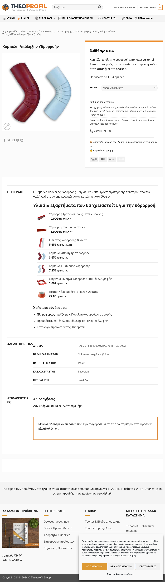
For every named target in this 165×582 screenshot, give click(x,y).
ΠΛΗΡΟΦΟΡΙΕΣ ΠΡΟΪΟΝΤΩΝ (77, 18)
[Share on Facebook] (4, 140)
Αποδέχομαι (94, 566)
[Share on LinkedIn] (21, 140)
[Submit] (99, 7)
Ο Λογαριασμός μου (56, 521)
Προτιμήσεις (147, 566)
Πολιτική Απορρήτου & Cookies (121, 574)
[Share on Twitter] (8, 140)
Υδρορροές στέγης (108, 124)
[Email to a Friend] (13, 140)
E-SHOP (25, 18)
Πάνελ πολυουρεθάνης (143, 120)
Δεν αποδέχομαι (121, 566)
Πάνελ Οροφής (64, 31)
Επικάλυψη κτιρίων (110, 120)
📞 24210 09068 (100, 131)
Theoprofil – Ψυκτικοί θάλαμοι (140, 528)
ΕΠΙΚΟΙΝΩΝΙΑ (145, 18)
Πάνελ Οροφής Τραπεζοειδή (90, 31)
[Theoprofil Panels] (24, 7)
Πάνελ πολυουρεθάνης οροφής (91, 314)
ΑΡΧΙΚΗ (10, 18)
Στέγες (93, 124)
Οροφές (125, 120)
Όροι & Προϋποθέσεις (58, 528)
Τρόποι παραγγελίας (98, 528)
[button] (123, 7)
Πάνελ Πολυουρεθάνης (41, 31)
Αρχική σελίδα (10, 31)
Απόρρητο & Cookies (57, 535)
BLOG (129, 18)
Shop (23, 31)
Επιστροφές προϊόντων (59, 541)
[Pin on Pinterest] (17, 140)
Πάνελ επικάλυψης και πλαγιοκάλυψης (82, 320)
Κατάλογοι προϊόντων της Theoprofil (61, 327)
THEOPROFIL (46, 18)
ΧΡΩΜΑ (93, 87)
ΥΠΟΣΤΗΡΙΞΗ (109, 18)
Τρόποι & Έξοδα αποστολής (102, 521)
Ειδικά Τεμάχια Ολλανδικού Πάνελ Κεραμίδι (126, 107)
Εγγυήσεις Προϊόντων (58, 548)
